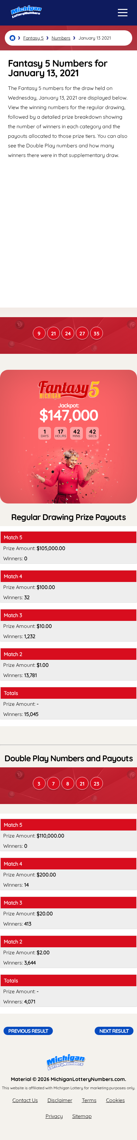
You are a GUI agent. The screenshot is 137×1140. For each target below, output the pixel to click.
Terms (89, 1100)
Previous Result (28, 1031)
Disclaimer (59, 1100)
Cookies (115, 1100)
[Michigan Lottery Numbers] (12, 38)
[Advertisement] (68, 232)
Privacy (54, 1116)
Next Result (114, 1031)
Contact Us (25, 1100)
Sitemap (82, 1116)
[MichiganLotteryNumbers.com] (24, 23)
